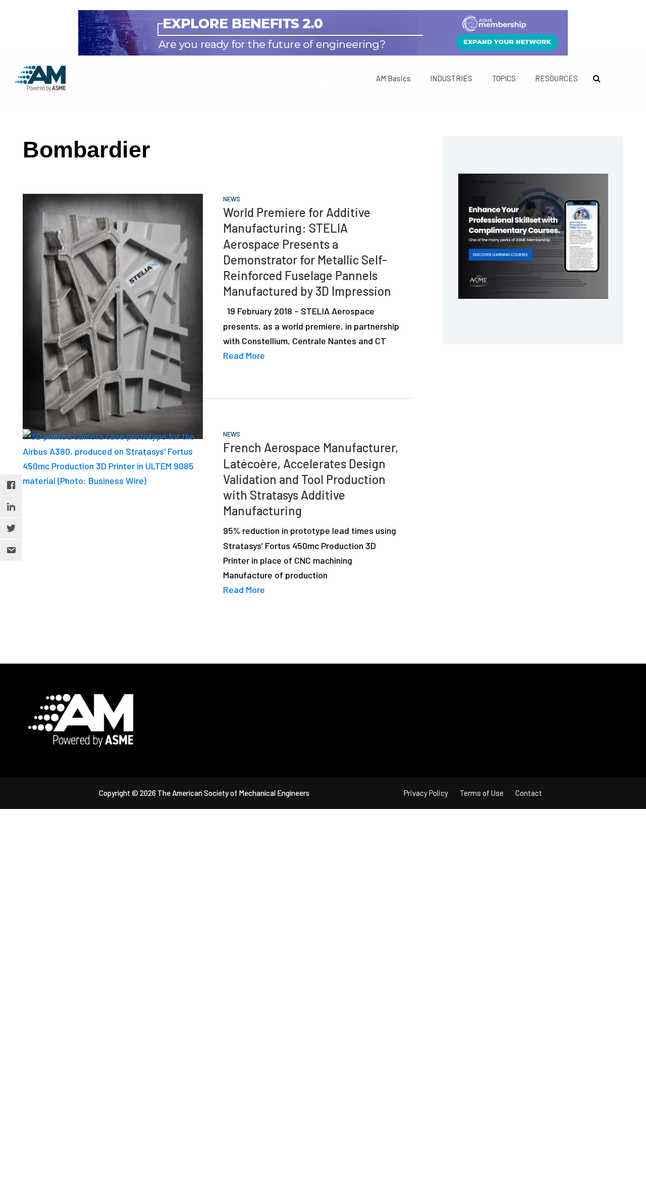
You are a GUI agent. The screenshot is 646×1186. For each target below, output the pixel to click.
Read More (244, 355)
